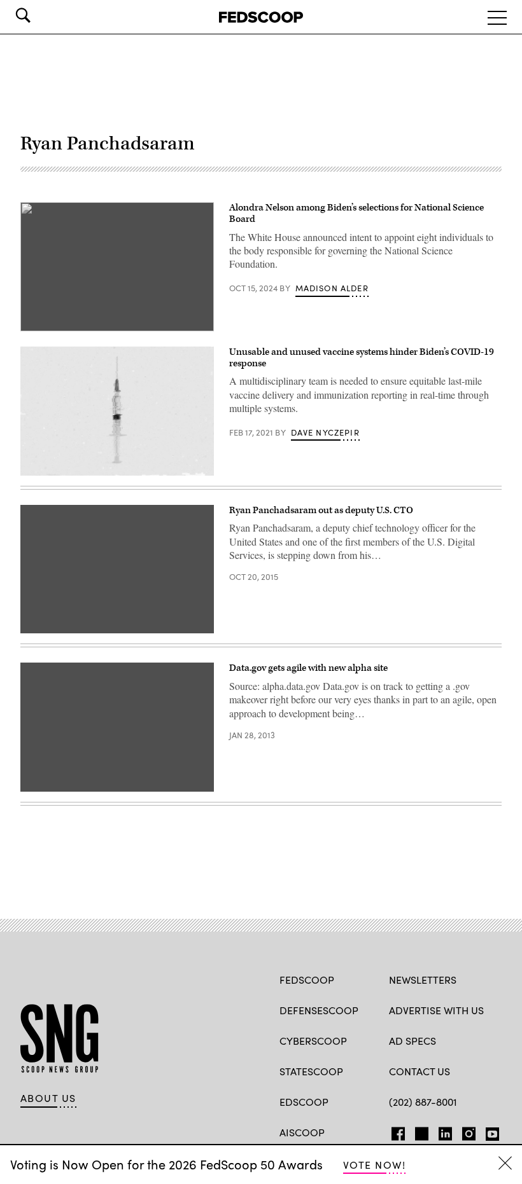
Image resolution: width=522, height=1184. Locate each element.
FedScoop (306, 979)
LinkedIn (445, 1131)
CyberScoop (313, 1040)
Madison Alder (332, 288)
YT (489, 1131)
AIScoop (302, 1132)
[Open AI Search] (40, 15)
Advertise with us (436, 1010)
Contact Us (419, 1071)
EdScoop (303, 1101)
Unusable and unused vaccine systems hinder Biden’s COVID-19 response (361, 357)
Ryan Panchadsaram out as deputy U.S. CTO (321, 510)
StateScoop (311, 1071)
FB (395, 1131)
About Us (48, 1098)
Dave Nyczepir (325, 432)
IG (465, 1131)
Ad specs (412, 1040)
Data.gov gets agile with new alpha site (308, 668)
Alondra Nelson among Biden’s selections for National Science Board (356, 213)
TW (420, 1131)
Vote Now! (374, 1164)
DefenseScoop (318, 1010)
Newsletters (422, 979)
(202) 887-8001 (423, 1101)
